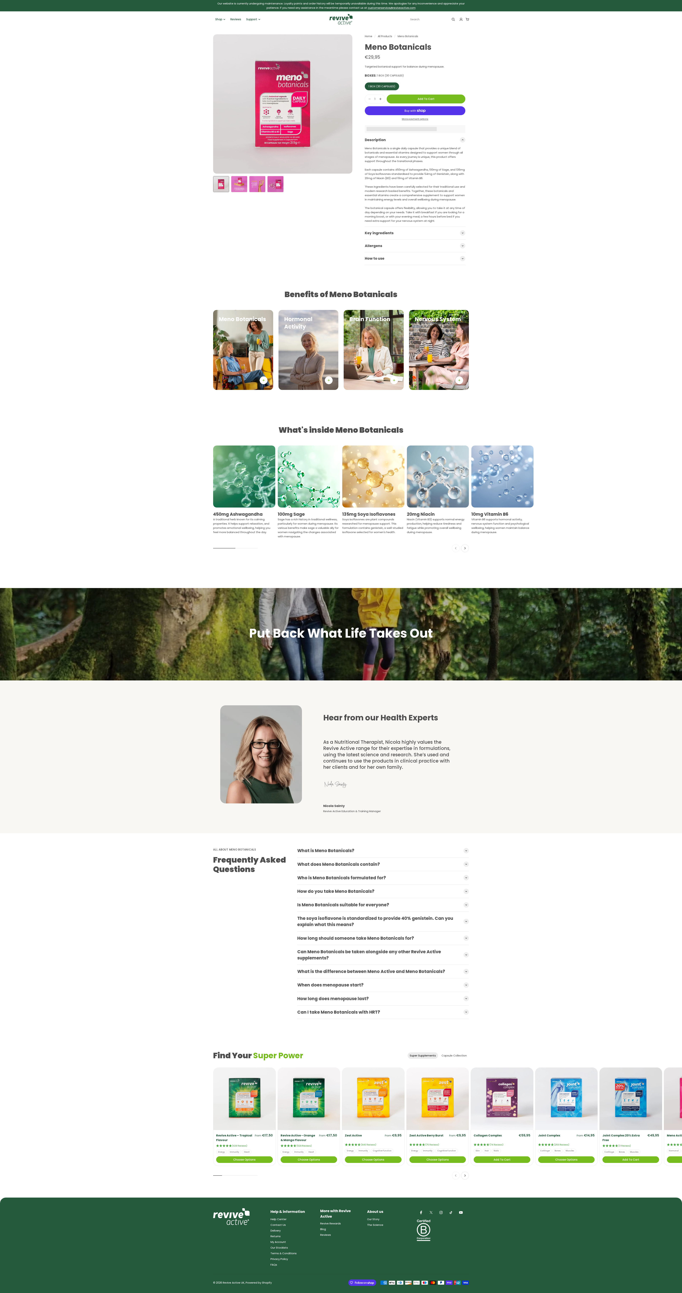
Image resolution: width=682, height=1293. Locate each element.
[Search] (453, 19)
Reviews (235, 19)
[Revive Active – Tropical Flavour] (244, 1098)
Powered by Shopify (259, 1282)
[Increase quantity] (381, 99)
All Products (385, 36)
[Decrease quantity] (368, 99)
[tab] (423, 1055)
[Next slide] (465, 548)
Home (368, 36)
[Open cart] (467, 19)
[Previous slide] (456, 548)
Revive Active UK (233, 1282)
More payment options (415, 118)
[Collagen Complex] (502, 1098)
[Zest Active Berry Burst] (437, 1098)
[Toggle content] (263, 380)
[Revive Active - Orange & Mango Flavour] (309, 1098)
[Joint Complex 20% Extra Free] (630, 1098)
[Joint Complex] (566, 1098)
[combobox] (432, 19)
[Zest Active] (373, 1098)
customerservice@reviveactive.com (392, 8)
